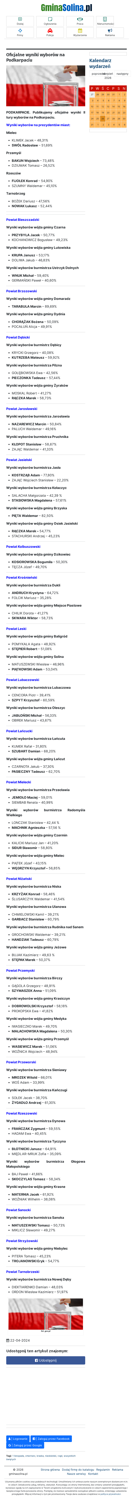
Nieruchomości (105, 23)
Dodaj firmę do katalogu (78, 1469)
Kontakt (93, 1473)
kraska (40, 1455)
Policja (50, 35)
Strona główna (50, 1469)
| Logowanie (18, 1438)
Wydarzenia (80, 35)
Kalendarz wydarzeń (100, 63)
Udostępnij (47, 1360)
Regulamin (103, 1469)
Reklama (110, 35)
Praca (80, 23)
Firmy (20, 35)
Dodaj (20, 23)
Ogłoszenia (50, 23)
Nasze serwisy (76, 1473)
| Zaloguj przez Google (26, 1445)
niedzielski (50, 1455)
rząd (60, 1455)
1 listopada (18, 1455)
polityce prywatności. (110, 1494)
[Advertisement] (32, 1395)
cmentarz (30, 1455)
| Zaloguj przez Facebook (52, 1438)
